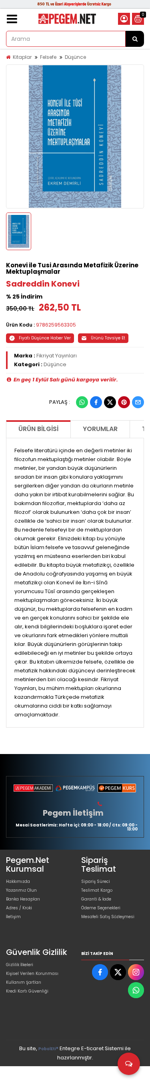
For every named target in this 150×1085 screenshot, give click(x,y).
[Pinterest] (124, 402)
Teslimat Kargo (96, 890)
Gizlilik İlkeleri (19, 965)
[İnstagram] (136, 972)
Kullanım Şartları (23, 982)
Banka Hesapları (23, 899)
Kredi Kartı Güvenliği (27, 991)
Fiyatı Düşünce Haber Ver (45, 338)
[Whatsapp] (82, 402)
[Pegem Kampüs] (75, 788)
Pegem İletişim (73, 812)
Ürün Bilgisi (38, 428)
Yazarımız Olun (21, 890)
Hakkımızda (18, 881)
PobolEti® (48, 1049)
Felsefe (48, 57)
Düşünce (75, 57)
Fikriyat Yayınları (56, 355)
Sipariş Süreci (95, 881)
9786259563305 (56, 324)
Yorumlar (100, 428)
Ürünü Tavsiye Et (108, 338)
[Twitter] (110, 402)
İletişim (13, 917)
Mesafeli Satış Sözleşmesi (107, 917)
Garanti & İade (96, 899)
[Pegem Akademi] (33, 788)
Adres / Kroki (19, 908)
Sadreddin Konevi (43, 283)
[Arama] (135, 39)
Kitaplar (22, 57)
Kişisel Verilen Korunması (32, 974)
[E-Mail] (138, 402)
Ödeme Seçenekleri (100, 908)
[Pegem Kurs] (117, 788)
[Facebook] (96, 402)
